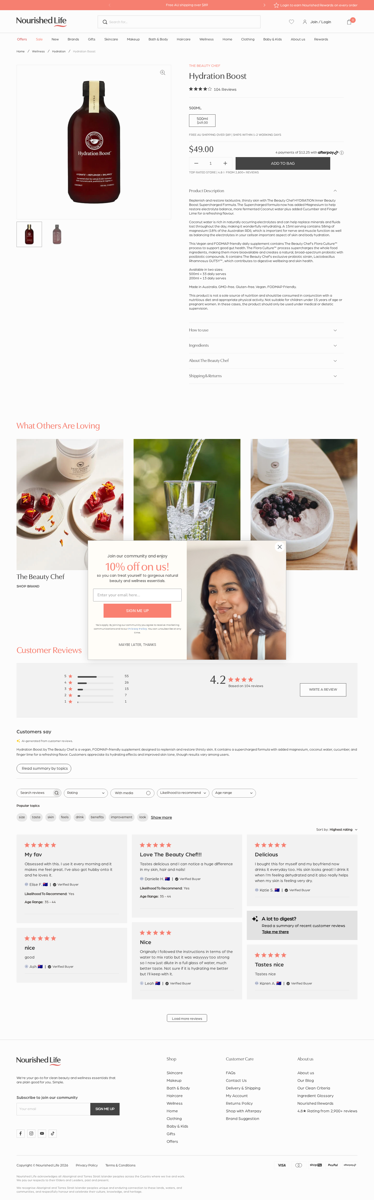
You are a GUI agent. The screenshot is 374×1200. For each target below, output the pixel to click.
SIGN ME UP (137, 611)
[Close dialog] (279, 546)
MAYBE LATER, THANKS (137, 644)
